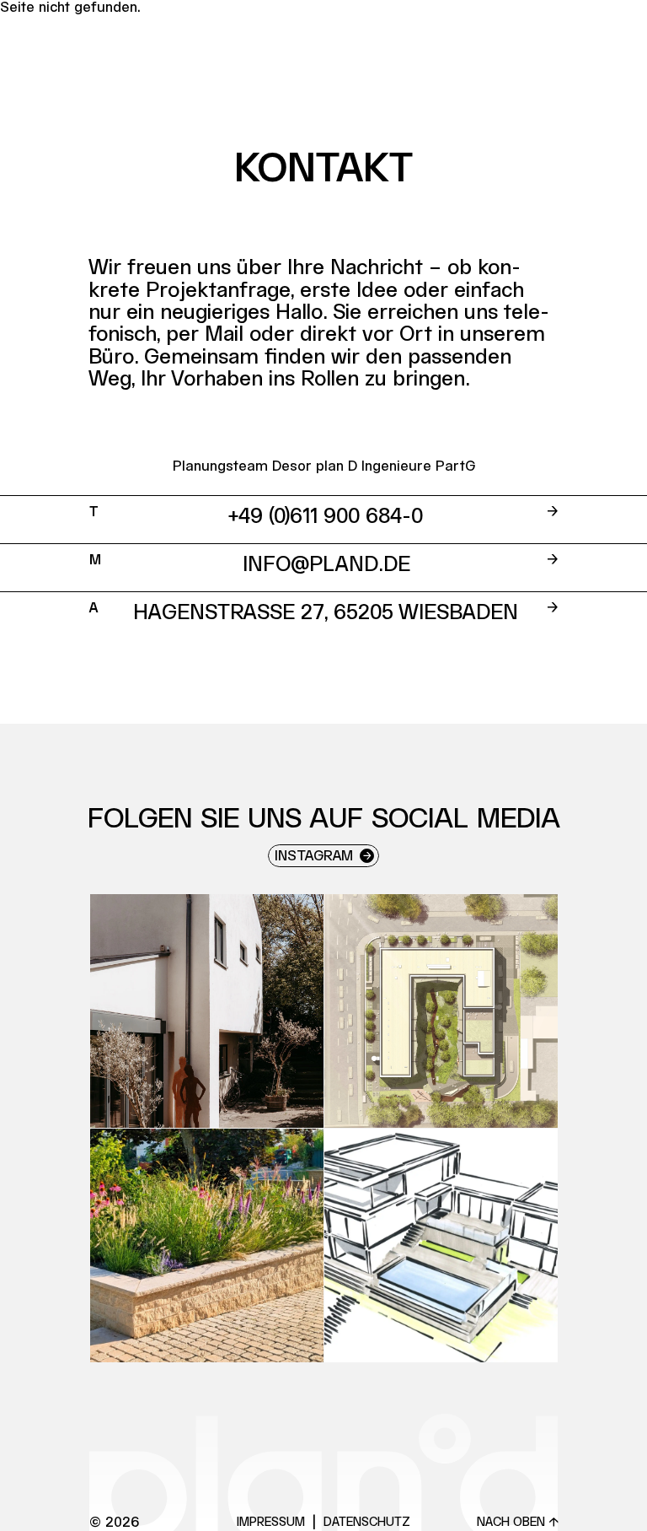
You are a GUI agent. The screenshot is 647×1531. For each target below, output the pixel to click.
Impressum (271, 1522)
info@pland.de (326, 565)
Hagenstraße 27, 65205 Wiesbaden (325, 613)
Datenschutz (367, 1522)
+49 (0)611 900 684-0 (325, 517)
